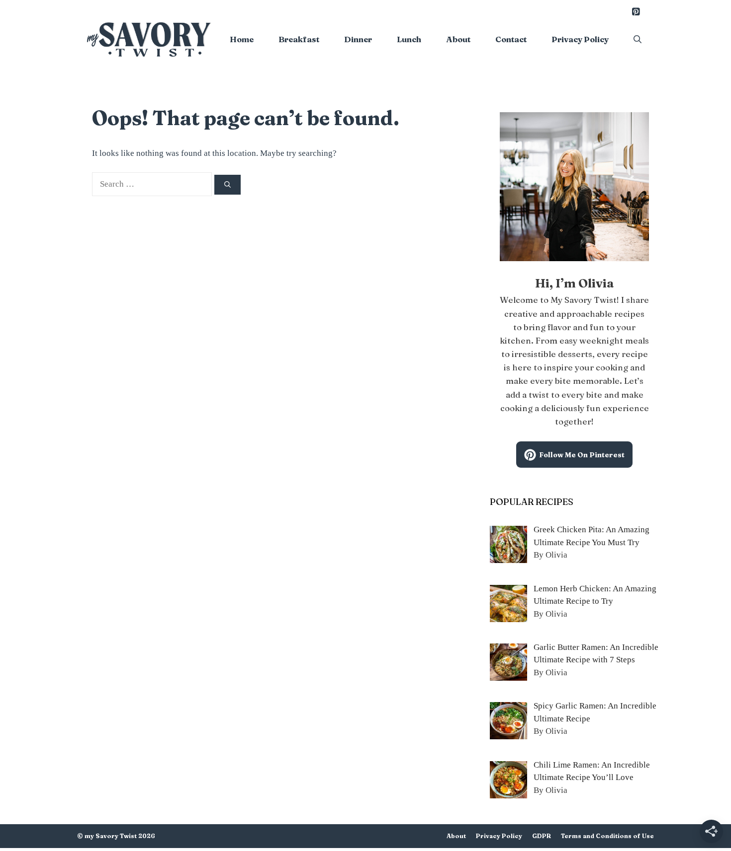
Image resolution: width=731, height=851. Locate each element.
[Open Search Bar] (637, 39)
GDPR (541, 836)
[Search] (227, 184)
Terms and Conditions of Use (607, 836)
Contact (511, 39)
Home (242, 39)
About (458, 39)
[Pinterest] (635, 12)
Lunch (409, 39)
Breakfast (298, 39)
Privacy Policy (580, 39)
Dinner (358, 39)
